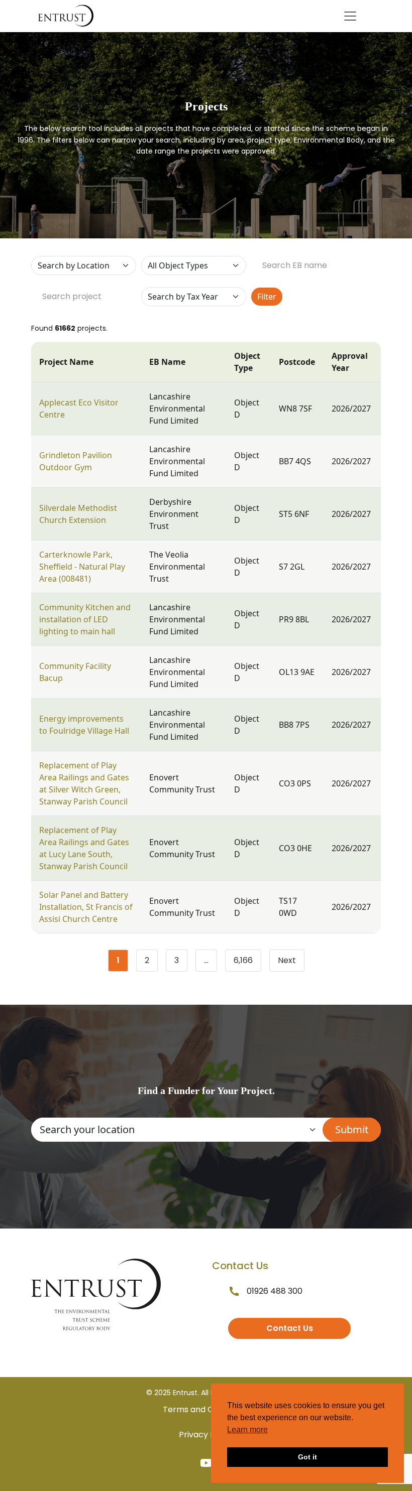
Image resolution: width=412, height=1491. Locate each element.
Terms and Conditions (206, 1409)
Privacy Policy (206, 1434)
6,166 (247, 963)
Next (287, 960)
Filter (266, 296)
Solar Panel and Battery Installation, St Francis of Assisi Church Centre (86, 906)
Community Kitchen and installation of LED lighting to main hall (85, 619)
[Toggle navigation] (350, 16)
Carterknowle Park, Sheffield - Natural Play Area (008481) (82, 566)
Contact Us (289, 1328)
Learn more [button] (247, 1429)
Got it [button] (307, 1457)
